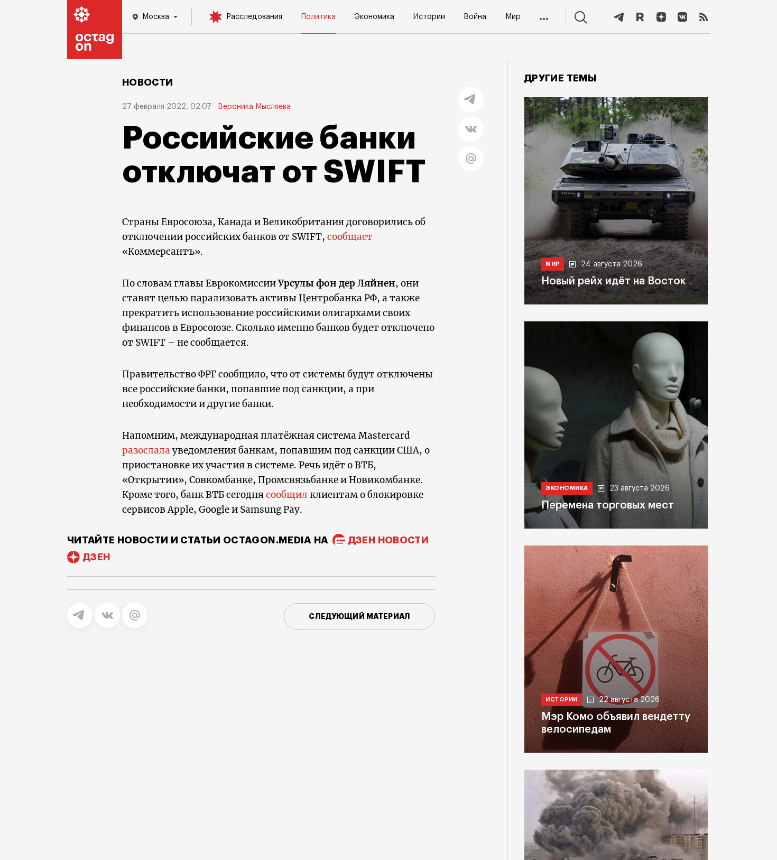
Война (475, 17)
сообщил (287, 495)
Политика (318, 17)
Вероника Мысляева (254, 106)
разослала (146, 450)
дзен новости (388, 540)
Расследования (254, 17)
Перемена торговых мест (607, 505)
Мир (513, 17)
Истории (429, 17)
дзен (96, 557)
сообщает (350, 237)
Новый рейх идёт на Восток (613, 281)
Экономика (374, 17)
